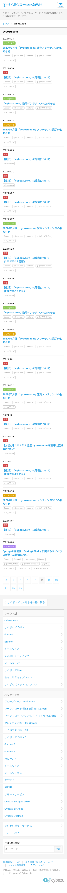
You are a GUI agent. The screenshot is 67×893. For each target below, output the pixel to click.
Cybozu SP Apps (13, 808)
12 (49, 580)
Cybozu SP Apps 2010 (17, 801)
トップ (6, 24)
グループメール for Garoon (19, 701)
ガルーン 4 (10, 758)
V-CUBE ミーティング (16, 655)
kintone (8, 641)
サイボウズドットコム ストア (21, 684)
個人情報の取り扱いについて (39, 862)
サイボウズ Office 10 (16, 730)
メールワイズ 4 (13, 773)
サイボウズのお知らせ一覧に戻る (26, 602)
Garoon (8, 634)
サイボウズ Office (14, 627)
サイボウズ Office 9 (15, 737)
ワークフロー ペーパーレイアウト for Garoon (30, 715)
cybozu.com (11, 620)
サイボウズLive (13, 670)
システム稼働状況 (16, 865)
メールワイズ (11, 648)
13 (56, 580)
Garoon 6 (9, 744)
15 (13, 587)
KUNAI (8, 787)
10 (34, 580)
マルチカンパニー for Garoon (21, 722)
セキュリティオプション (18, 677)
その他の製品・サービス (18, 825)
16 (20, 587)
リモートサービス (14, 794)
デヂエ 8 (9, 780)
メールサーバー (13, 663)
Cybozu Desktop (13, 815)
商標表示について (11, 862)
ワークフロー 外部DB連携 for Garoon (25, 708)
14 (6, 587)
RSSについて (37, 865)
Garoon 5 (9, 751)
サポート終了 (11, 833)
